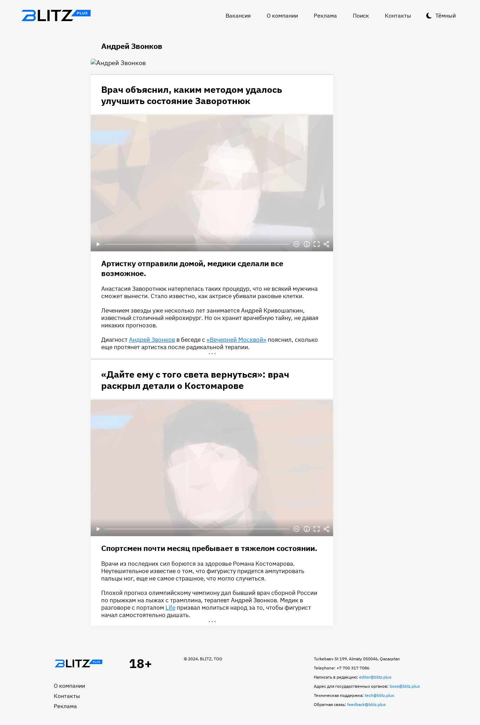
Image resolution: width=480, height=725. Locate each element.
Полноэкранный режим (317, 244)
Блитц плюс (56, 15)
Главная (78, 663)
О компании (282, 15)
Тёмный (445, 15)
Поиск (361, 15)
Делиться (326, 244)
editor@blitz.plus (375, 677)
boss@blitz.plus (405, 686)
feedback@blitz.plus (366, 704)
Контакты (398, 15)
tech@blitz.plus (379, 695)
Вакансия (238, 15)
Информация (307, 244)
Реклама (325, 15)
